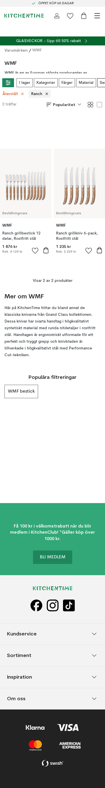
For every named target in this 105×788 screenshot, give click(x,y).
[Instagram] (53, 605)
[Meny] (97, 15)
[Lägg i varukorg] (46, 250)
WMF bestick (21, 391)
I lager (24, 83)
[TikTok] (69, 605)
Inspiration (19, 677)
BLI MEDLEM (53, 557)
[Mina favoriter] (70, 15)
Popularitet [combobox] (64, 104)
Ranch (36, 94)
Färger (67, 83)
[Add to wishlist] (35, 250)
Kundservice (22, 633)
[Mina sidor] (57, 15)
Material (86, 83)
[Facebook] (36, 605)
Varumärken (16, 50)
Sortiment (19, 655)
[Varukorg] (83, 15)
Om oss (16, 698)
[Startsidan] (24, 16)
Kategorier (45, 83)
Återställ (10, 94)
